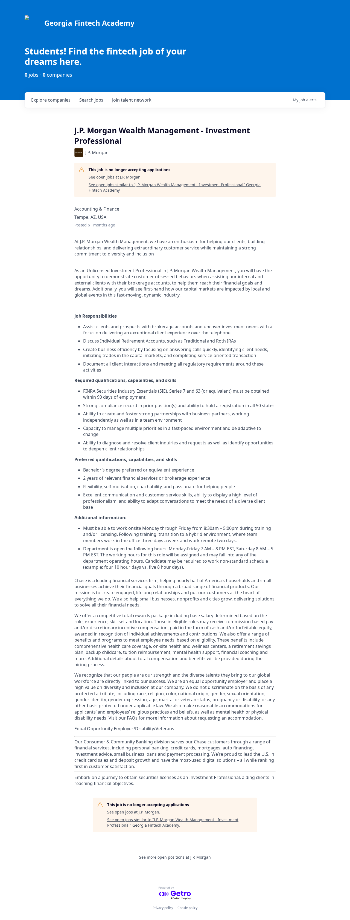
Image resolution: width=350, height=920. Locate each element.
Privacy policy (163, 907)
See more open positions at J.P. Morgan (175, 857)
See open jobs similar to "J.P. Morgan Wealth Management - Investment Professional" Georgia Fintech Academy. (175, 187)
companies (51, 100)
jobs (91, 100)
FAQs (132, 718)
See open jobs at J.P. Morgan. (115, 177)
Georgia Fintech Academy (89, 23)
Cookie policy (187, 907)
